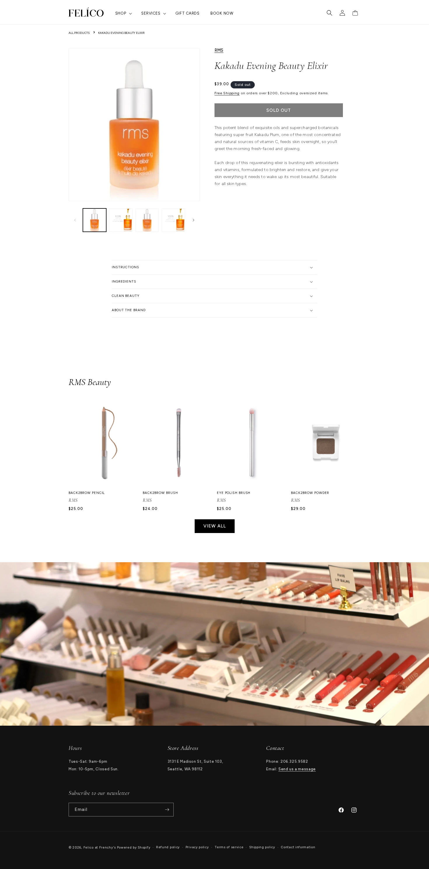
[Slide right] (193, 220)
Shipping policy (262, 847)
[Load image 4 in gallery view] (173, 220)
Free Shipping (227, 93)
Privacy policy (197, 847)
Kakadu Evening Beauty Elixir (121, 33)
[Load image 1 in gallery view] (94, 220)
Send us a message (297, 769)
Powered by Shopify (134, 847)
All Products (79, 33)
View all (214, 526)
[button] (123, 14)
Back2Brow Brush (160, 493)
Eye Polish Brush (233, 493)
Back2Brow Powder (310, 493)
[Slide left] (75, 220)
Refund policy (168, 847)
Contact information (298, 847)
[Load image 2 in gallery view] (120, 220)
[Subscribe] (167, 809)
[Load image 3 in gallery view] (147, 220)
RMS (218, 50)
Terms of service (228, 847)
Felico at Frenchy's (99, 847)
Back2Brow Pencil (87, 493)
